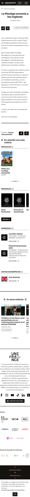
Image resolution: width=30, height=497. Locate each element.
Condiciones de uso (15, 475)
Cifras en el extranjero (21, 27)
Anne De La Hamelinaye (19, 211)
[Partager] (3, 28)
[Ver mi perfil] (26, 3)
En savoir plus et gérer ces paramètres (12, 490)
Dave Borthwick (5, 211)
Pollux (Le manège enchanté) (5, 171)
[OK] (15, 494)
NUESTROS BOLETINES (16, 401)
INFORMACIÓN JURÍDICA (15, 470)
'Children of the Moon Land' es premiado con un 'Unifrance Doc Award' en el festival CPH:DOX (13, 321)
